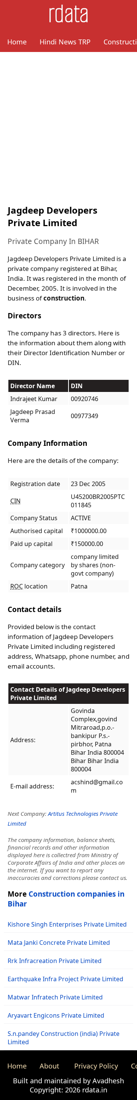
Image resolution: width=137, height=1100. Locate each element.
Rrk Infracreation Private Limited (55, 961)
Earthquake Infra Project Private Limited (65, 979)
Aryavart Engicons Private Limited (56, 1015)
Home (17, 41)
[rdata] (68, 20)
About (49, 1065)
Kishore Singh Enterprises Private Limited (67, 924)
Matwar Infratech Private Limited (55, 997)
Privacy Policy (96, 1065)
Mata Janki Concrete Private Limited (59, 942)
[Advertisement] (68, 124)
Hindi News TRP (65, 41)
